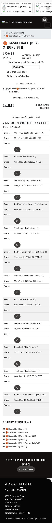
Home (5, 32)
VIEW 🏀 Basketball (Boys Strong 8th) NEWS (26, 90)
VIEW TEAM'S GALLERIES (43, 106)
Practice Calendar (19, 76)
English (8, 509)
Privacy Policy (11, 502)
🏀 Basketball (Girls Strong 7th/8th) (22, 443)
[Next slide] (48, 8)
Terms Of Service (12, 506)
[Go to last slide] (4, 8)
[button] (45, 20)
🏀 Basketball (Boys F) (16, 429)
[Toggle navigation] (47, 25)
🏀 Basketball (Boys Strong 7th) (20, 436)
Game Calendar (18, 71)
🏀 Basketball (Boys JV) (16, 432)
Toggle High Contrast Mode (17, 512)
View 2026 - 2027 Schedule (31, 57)
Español (15, 509)
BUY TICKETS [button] (28, 469)
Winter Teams (17, 32)
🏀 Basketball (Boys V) (16, 439)
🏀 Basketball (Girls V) (16, 446)
